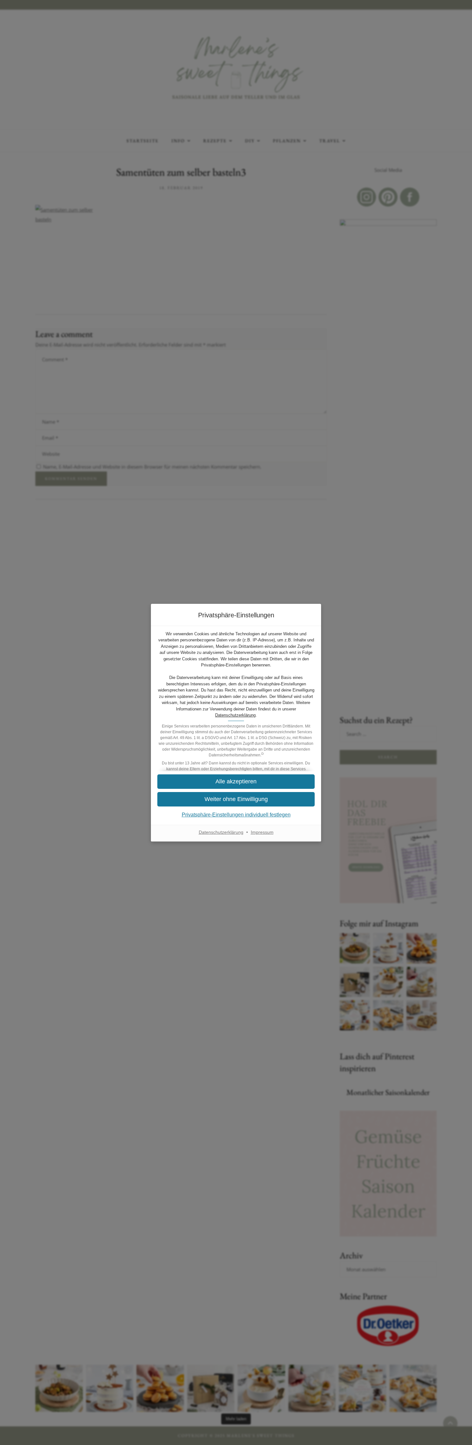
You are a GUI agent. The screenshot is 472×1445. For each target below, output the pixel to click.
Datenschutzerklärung (235, 715)
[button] (236, 799)
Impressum (262, 832)
